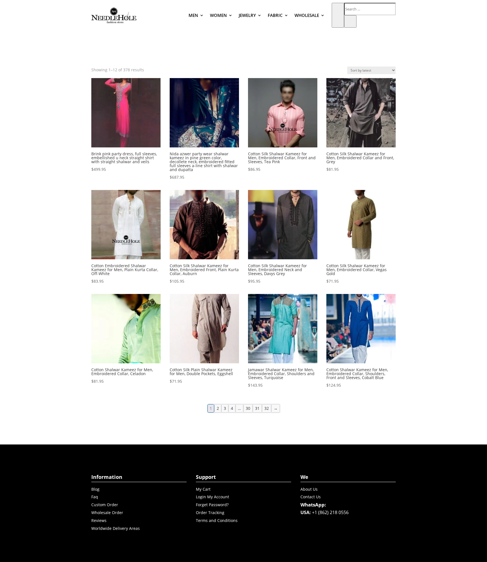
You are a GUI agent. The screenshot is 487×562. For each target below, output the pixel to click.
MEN (193, 15)
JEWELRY (247, 15)
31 (257, 408)
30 (248, 408)
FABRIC (275, 15)
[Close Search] (350, 21)
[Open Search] (338, 15)
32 (266, 408)
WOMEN (218, 15)
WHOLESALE (307, 15)
